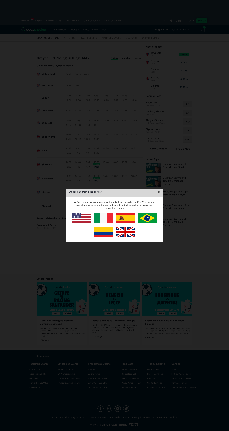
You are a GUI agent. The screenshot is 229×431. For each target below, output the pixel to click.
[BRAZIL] (147, 222)
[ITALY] (103, 222)
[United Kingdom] (125, 236)
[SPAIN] (125, 222)
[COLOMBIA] (103, 236)
